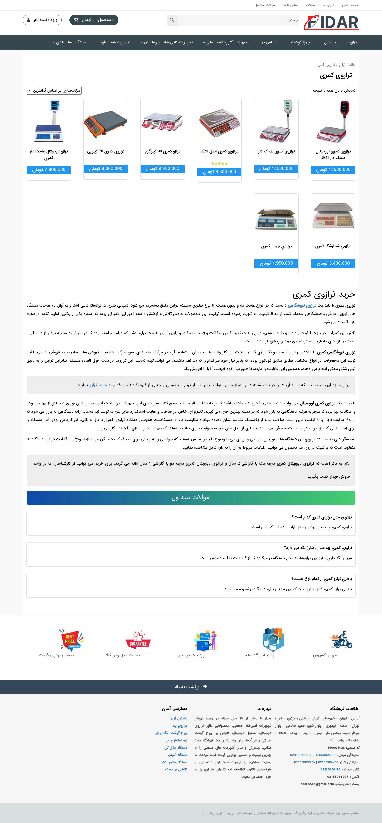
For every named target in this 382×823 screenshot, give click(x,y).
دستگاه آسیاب (177, 755)
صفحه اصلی (350, 5)
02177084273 (328, 762)
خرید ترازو (98, 385)
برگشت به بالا (187, 687)
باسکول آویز (179, 719)
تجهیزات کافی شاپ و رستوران (168, 42)
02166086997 (300, 755)
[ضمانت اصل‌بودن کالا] (123, 640)
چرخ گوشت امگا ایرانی (170, 733)
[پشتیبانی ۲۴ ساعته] (258, 640)
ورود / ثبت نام (45, 19)
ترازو (353, 42)
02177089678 (304, 762)
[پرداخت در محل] (191, 640)
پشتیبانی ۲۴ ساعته (258, 655)
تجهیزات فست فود (115, 42)
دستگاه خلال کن (175, 748)
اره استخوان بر (176, 740)
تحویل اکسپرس (325, 655)
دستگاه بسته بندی (71, 42)
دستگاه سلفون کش (174, 762)
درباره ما (328, 5)
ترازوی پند (180, 726)
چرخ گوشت (300, 42)
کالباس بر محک (176, 770)
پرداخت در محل (191, 655)
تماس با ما (290, 5)
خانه (352, 65)
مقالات (310, 5)
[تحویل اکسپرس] (325, 640)
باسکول (330, 42)
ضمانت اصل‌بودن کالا (123, 655)
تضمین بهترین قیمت (56, 655)
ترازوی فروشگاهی (302, 305)
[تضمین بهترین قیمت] (56, 640)
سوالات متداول (265, 5)
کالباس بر (269, 42)
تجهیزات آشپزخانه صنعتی (227, 42)
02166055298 (325, 755)
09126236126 (330, 770)
